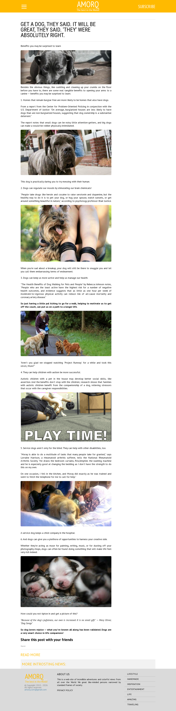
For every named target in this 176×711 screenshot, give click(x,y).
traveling (132, 704)
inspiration (133, 684)
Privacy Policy (65, 690)
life (129, 694)
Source (23, 646)
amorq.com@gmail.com (35, 689)
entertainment (135, 689)
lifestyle (132, 674)
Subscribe (146, 6)
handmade (133, 679)
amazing (131, 699)
